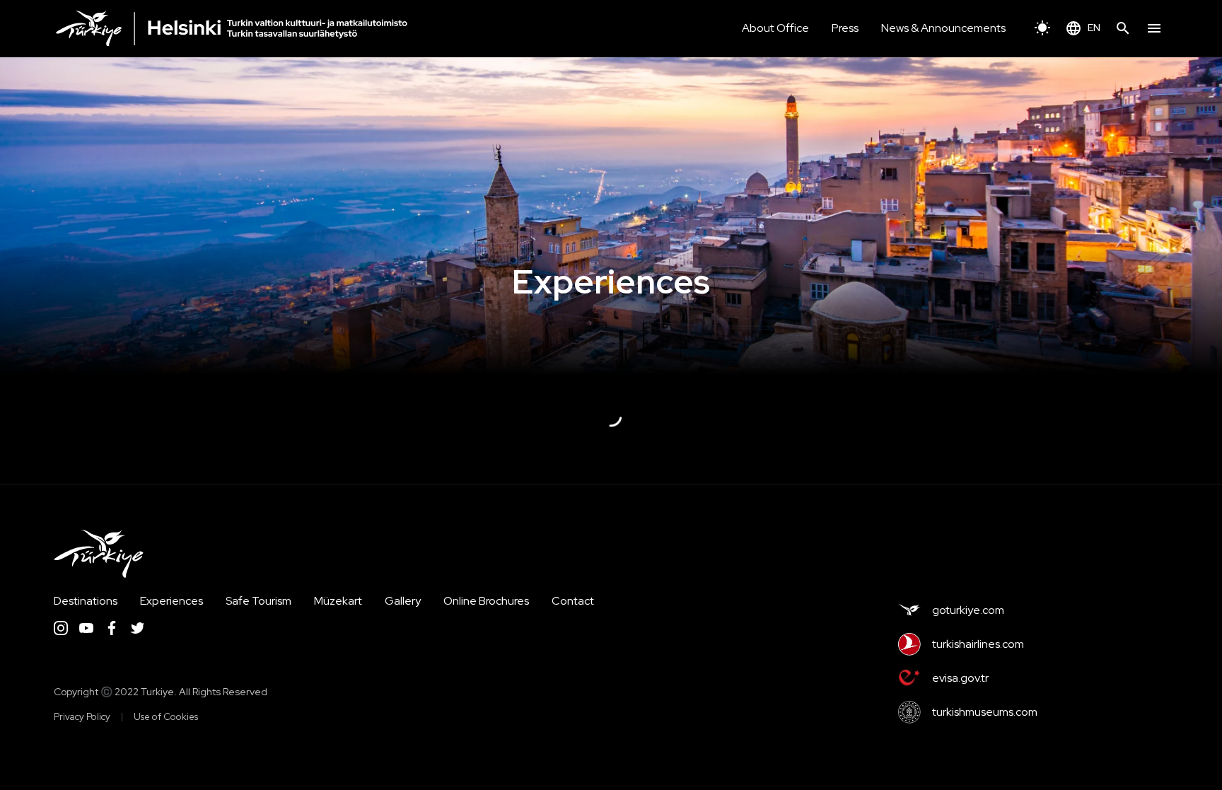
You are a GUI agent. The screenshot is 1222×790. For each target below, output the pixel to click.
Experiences (171, 600)
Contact (573, 600)
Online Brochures (486, 600)
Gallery (403, 600)
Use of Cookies (166, 717)
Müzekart (338, 600)
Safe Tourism (258, 600)
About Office (775, 28)
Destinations (85, 600)
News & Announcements (943, 28)
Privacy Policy (82, 717)
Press (845, 28)
